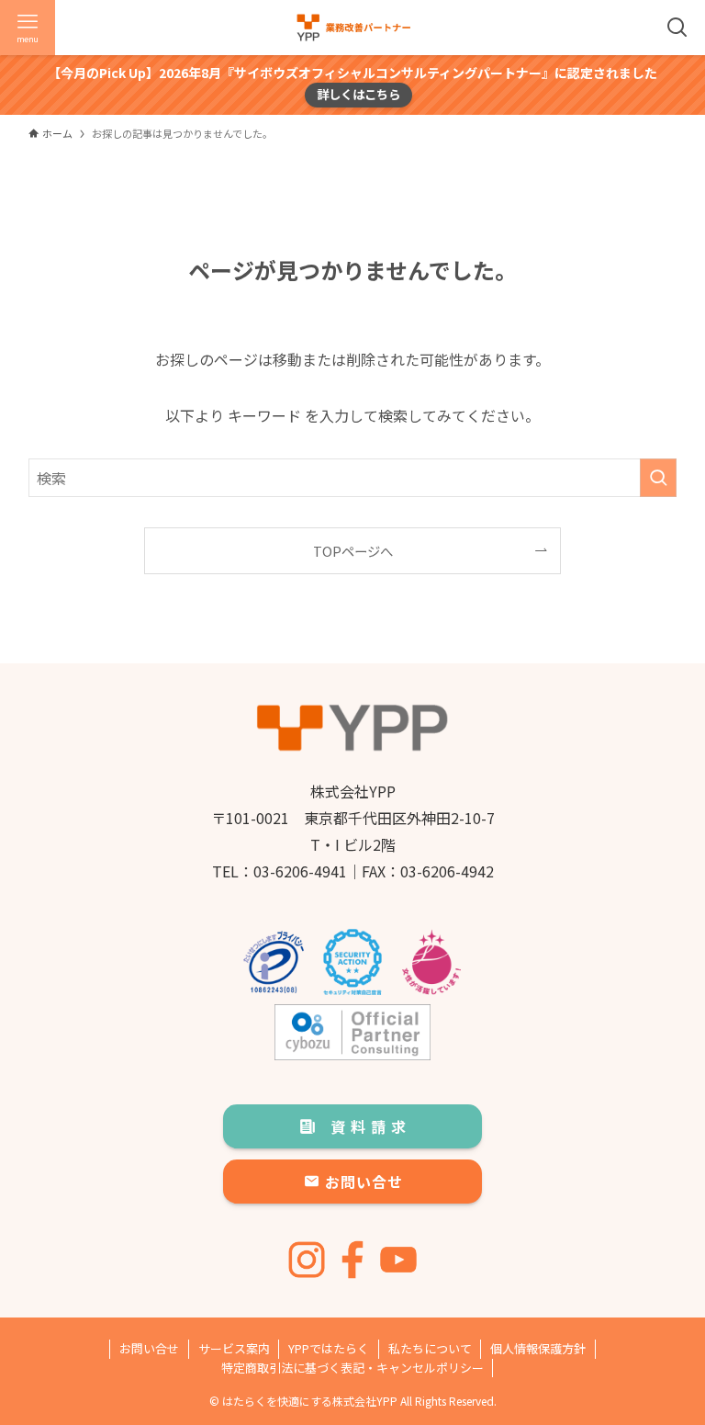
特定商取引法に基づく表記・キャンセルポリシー (352, 1367)
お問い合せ (149, 1348)
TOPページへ (353, 550)
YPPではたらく (328, 1348)
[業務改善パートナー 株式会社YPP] (353, 27)
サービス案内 (234, 1348)
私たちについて (430, 1348)
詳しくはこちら (358, 94)
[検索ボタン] (677, 27)
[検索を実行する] (658, 477)
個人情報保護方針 (538, 1348)
